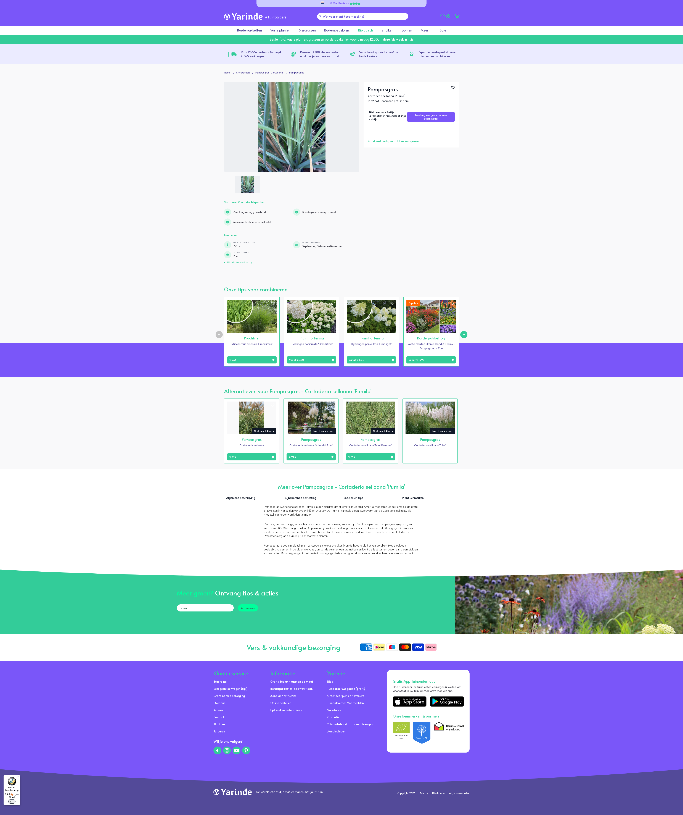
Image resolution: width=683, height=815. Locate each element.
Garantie (333, 717)
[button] (457, 16)
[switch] (11, 801)
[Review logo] (421, 733)
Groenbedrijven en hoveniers (345, 696)
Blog (330, 681)
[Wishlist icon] (273, 303)
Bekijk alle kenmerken (236, 263)
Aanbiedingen (336, 731)
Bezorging (220, 681)
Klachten (219, 724)
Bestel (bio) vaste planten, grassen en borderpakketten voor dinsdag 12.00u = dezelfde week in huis (341, 39)
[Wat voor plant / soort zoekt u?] (320, 16)
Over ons (219, 703)
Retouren (219, 731)
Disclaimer (438, 793)
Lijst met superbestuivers (286, 710)
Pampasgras (296, 73)
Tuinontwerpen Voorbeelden (345, 703)
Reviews (218, 710)
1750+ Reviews (339, 3)
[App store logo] (410, 701)
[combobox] (362, 16)
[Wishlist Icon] (453, 87)
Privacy (424, 793)
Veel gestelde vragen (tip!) (230, 688)
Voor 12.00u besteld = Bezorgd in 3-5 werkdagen (261, 54)
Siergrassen (243, 73)
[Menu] (18, 777)
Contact (218, 717)
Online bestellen (280, 703)
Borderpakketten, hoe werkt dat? (292, 688)
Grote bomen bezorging (229, 696)
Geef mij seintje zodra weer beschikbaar (431, 116)
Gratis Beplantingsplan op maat (291, 681)
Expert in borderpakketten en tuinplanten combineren (437, 54)
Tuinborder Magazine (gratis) (346, 688)
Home (227, 73)
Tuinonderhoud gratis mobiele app (350, 724)
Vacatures (334, 710)
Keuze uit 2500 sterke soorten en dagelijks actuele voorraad (319, 54)
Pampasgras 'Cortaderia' (269, 73)
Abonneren (248, 608)
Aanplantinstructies (283, 696)
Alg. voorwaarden (459, 793)
